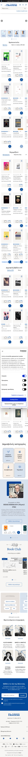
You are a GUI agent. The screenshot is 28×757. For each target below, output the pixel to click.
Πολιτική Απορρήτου (18, 755)
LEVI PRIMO (16, 295)
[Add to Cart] (9, 79)
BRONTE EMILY (5, 295)
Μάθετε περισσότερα (14, 521)
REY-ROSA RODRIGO (17, 101)
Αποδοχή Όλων (14, 399)
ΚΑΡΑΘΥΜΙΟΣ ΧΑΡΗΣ (6, 135)
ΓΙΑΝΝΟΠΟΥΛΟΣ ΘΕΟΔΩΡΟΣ (17, 249)
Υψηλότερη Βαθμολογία (10, 605)
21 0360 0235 (24, 1)
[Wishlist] (20, 5)
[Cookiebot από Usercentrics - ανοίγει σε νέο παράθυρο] (20, 351)
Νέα (14, 608)
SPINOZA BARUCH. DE (17, 70)
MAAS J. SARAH (5, 179)
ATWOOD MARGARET (6, 69)
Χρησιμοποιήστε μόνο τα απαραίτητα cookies (14, 404)
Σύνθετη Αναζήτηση (22, 11)
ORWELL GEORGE (5, 212)
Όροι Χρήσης (8, 755)
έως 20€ (7, 608)
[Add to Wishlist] (9, 51)
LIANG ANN (4, 329)
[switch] (24, 380)
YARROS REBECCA (17, 179)
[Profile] (23, 5)
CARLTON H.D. (16, 329)
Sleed (20, 752)
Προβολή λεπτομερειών (17, 395)
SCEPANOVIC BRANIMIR (4, 102)
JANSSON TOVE (5, 249)
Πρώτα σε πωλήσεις (10, 601)
